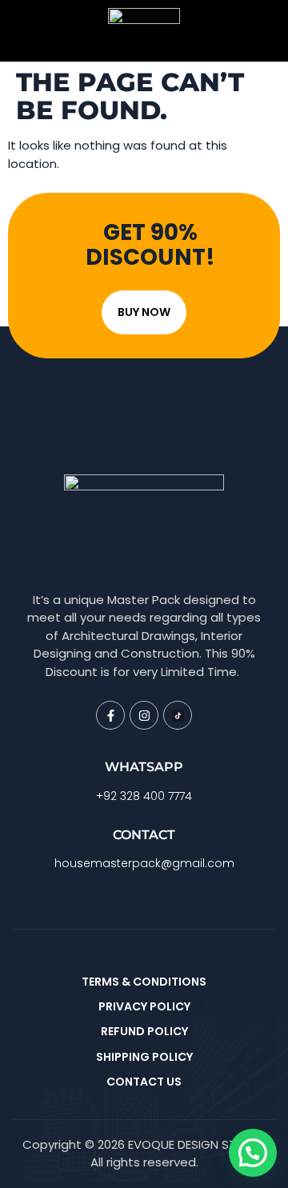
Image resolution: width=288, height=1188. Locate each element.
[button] (253, 1153)
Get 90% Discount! (150, 245)
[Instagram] (144, 715)
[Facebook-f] (110, 715)
